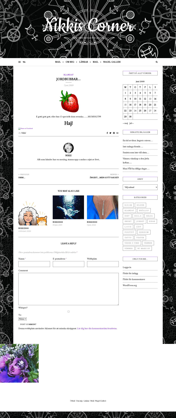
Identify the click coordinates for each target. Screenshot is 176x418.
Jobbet (140, 221)
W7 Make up (143, 248)
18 (140, 105)
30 (130, 116)
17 (135, 105)
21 (155, 105)
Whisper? (22, 307)
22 (125, 110)
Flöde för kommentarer (134, 279)
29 (125, 116)
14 (155, 99)
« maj (125, 123)
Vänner (148, 243)
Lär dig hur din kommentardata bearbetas (97, 328)
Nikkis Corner (88, 25)
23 (130, 110)
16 (130, 105)
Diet (127, 216)
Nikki (23, 133)
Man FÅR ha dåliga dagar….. (136, 168)
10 (135, 99)
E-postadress (59, 258)
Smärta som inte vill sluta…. (136, 152)
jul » (131, 123)
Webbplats (92, 258)
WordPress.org (130, 285)
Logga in (127, 267)
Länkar (83, 62)
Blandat (69, 75)
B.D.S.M (128, 205)
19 (145, 105)
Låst (138, 227)
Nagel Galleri (112, 62)
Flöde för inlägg (130, 273)
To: (20, 315)
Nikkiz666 (23, 228)
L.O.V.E (128, 227)
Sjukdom (144, 232)
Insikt (128, 221)
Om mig (70, 62)
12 (145, 99)
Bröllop (144, 210)
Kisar (152, 221)
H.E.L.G (137, 216)
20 (150, 105)
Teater (140, 238)
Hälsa (149, 216)
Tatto (128, 238)
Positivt (129, 232)
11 (140, 99)
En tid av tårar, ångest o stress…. (138, 140)
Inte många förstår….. (133, 146)
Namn (22, 258)
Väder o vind (132, 243)
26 (145, 110)
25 (140, 110)
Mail (58, 62)
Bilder (140, 205)
